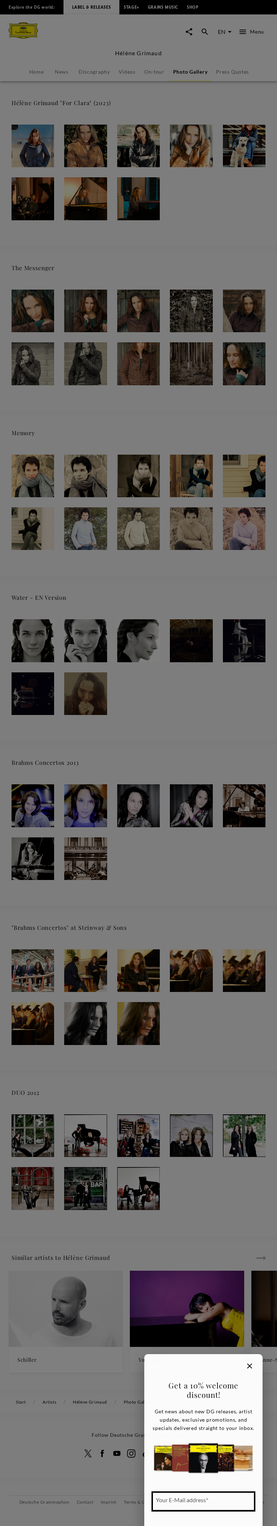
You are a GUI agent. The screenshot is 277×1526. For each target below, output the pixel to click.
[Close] (249, 1366)
